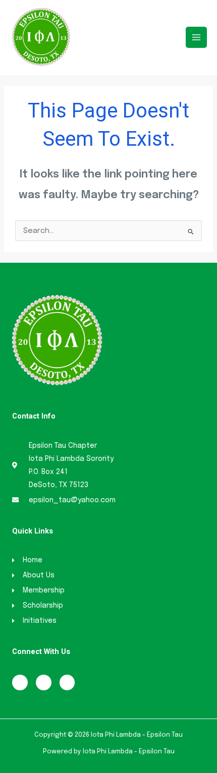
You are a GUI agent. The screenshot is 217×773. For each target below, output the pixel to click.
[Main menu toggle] (196, 37)
